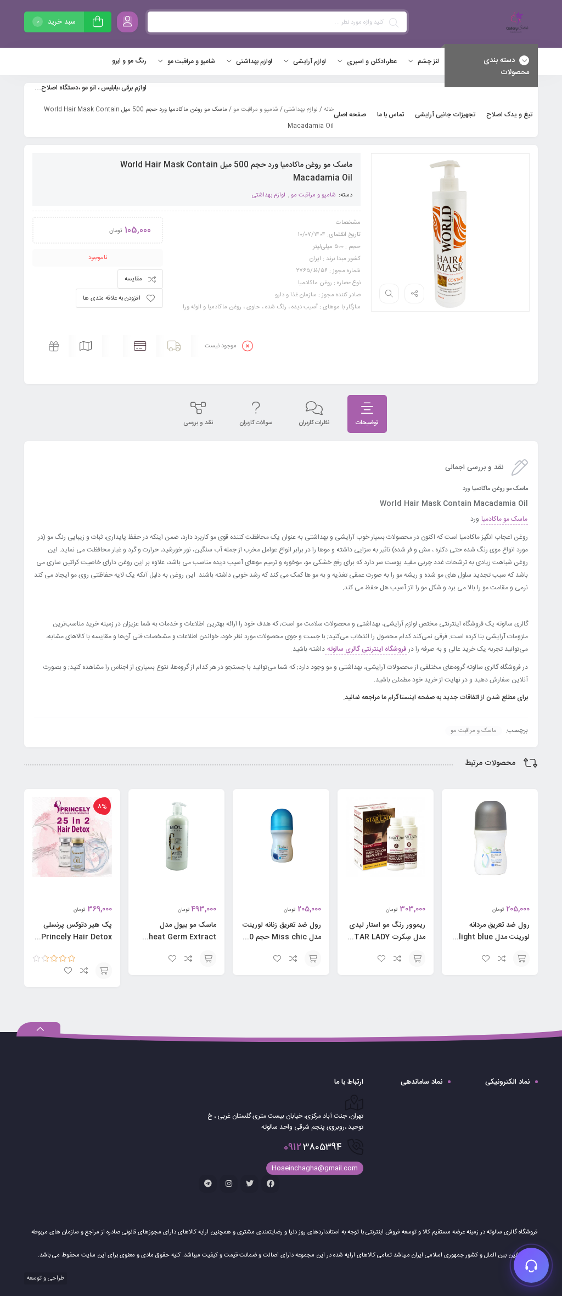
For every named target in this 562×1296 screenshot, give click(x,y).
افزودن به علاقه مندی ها (111, 298)
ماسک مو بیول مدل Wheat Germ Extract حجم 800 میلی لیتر (179, 937)
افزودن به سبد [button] (521, 958)
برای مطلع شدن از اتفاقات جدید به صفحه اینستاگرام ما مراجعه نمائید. (434, 697)
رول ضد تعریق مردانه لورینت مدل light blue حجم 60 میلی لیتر (494, 937)
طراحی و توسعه (44, 1278)
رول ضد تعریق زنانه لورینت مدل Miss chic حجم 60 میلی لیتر (282, 937)
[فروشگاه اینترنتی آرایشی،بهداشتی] (516, 24)
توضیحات (367, 423)
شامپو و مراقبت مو (255, 110)
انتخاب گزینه (103, 970)
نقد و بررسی (198, 423)
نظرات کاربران (314, 423)
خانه (329, 110)
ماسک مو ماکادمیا (504, 519)
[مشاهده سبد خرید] (97, 23)
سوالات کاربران (255, 423)
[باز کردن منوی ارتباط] (531, 1265)
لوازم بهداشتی (301, 110)
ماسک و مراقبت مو (474, 731)
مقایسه (133, 279)
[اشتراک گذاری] (414, 293)
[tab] (367, 414)
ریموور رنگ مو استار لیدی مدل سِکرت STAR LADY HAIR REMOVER (387, 937)
